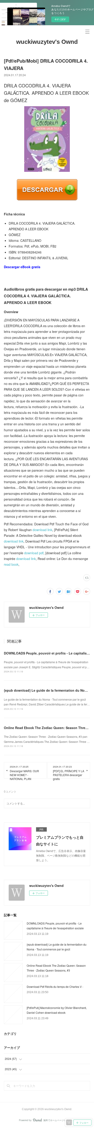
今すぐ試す (60, 19)
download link (42, 529)
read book (11, 564)
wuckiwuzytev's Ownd (47, 41)
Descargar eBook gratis (22, 267)
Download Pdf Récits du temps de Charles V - (55, 987)
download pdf (34, 553)
